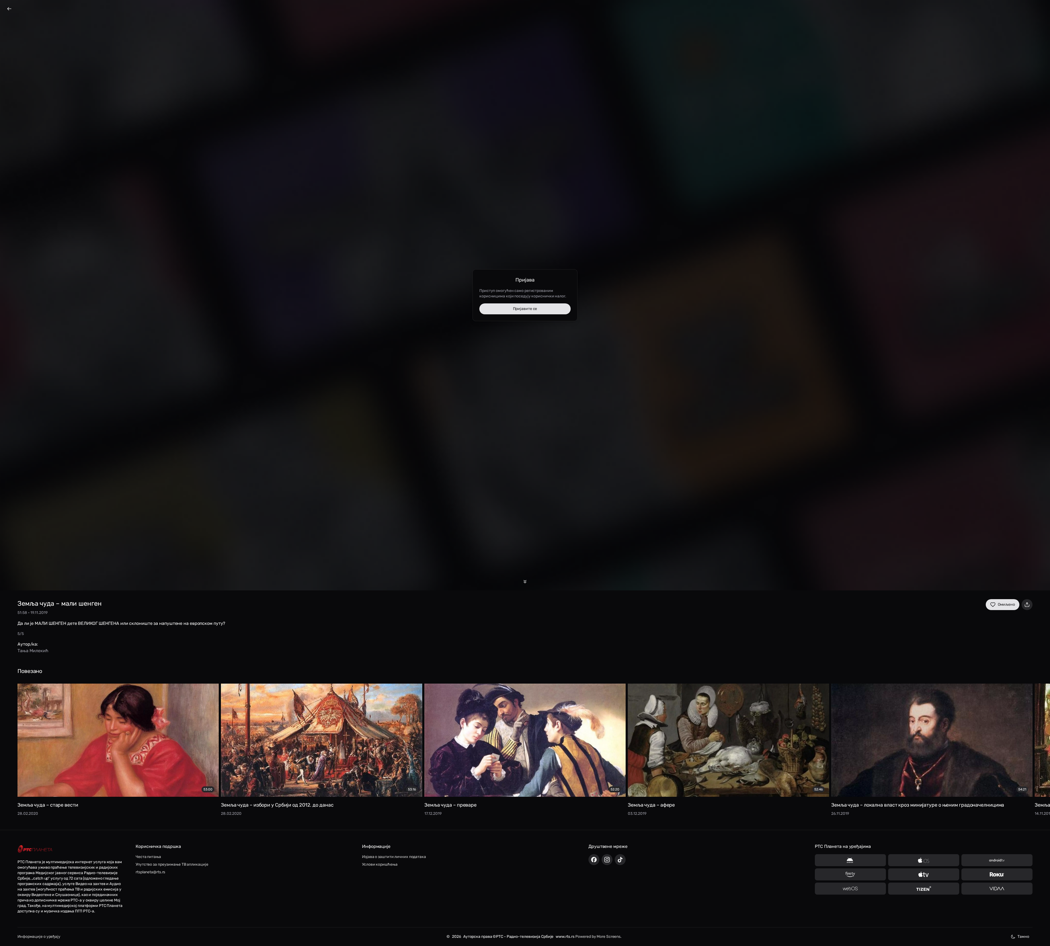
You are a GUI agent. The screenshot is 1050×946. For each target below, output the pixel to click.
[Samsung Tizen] (923, 889)
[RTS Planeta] (35, 849)
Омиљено (1006, 604)
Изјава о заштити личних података (394, 856)
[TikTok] (620, 859)
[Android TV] (996, 860)
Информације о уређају (39, 936)
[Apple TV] (923, 874)
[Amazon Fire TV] (850, 874)
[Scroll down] (525, 582)
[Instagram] (607, 859)
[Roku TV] (996, 874)
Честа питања (148, 856)
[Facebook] (593, 859)
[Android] (850, 860)
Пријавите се (525, 308)
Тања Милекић (33, 650)
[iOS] (923, 860)
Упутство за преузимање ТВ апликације (172, 864)
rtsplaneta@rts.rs (150, 872)
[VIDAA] (996, 889)
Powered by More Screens (597, 936)
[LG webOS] (850, 889)
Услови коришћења (379, 864)
